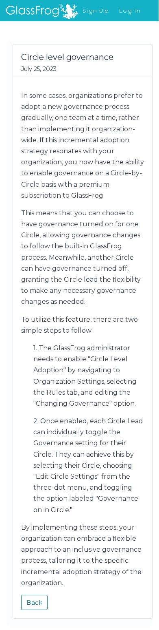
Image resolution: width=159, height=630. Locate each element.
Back (34, 602)
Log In (130, 10)
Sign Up (96, 10)
